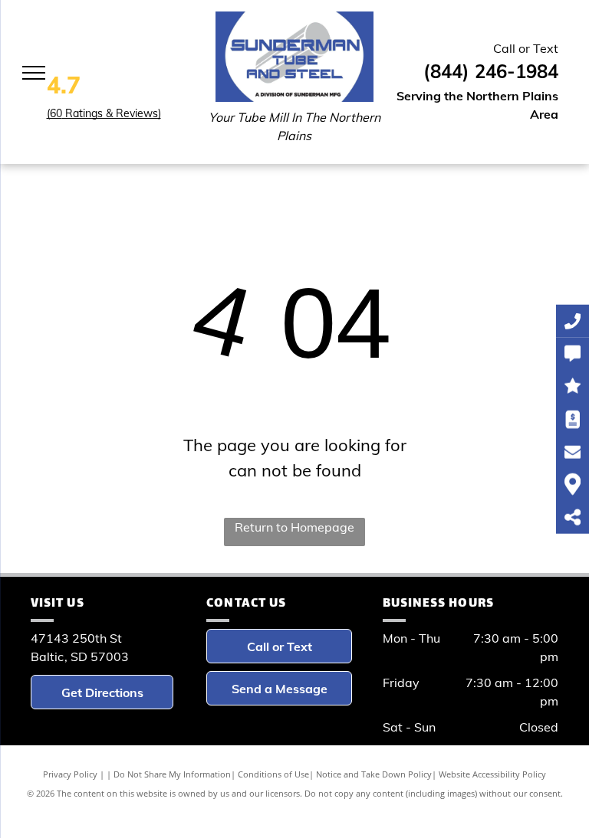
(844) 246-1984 (490, 71)
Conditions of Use (273, 774)
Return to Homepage (294, 527)
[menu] (34, 73)
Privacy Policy (70, 774)
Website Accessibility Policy (492, 774)
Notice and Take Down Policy (374, 774)
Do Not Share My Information (172, 774)
